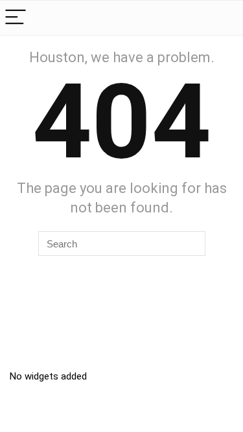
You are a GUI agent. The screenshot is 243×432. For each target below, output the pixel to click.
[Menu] (15, 18)
